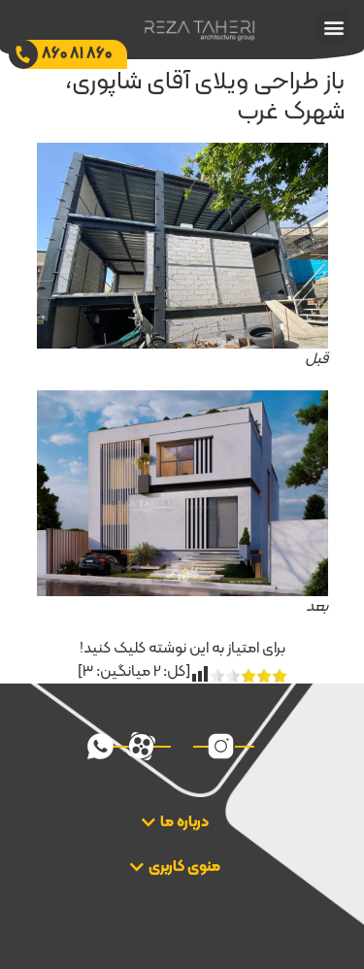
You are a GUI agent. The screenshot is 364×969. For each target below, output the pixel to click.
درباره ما (184, 822)
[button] (333, 27)
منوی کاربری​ (184, 867)
